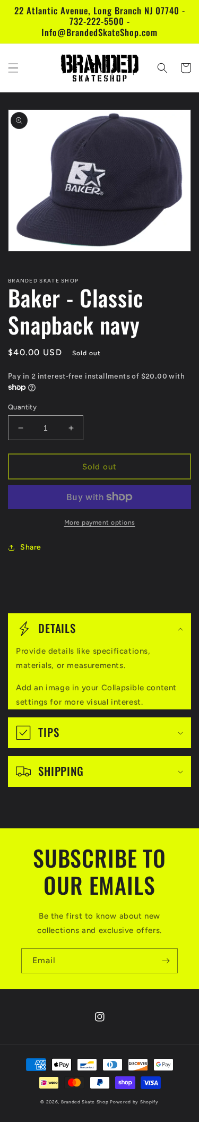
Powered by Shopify (134, 1101)
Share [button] (30, 547)
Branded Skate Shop (85, 1101)
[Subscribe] (165, 960)
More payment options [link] (99, 522)
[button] (13, 68)
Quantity (22, 407)
